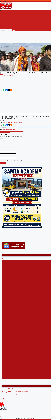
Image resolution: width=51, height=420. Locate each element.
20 (3, 414)
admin (7, 75)
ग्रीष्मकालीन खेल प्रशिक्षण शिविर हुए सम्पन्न (5, 132)
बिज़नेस (1, 11)
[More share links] (11, 90)
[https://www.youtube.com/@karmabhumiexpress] (1, 407)
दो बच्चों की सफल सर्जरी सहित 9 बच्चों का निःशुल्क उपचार (9, 388)
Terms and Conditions (3, 402)
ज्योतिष (0, 24)
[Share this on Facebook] (7, 90)
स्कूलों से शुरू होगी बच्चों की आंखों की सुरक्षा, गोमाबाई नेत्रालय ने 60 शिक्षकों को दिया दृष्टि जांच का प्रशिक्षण (15, 391)
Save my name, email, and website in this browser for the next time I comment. (13, 160)
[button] (2, 234)
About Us (1, 399)
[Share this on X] (9, 90)
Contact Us (2, 398)
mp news (12, 129)
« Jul (0, 417)
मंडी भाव (1, 26)
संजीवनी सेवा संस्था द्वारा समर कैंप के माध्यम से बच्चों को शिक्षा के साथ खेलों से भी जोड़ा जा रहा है (11, 131)
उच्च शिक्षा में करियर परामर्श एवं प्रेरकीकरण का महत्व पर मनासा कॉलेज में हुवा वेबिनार (13, 122)
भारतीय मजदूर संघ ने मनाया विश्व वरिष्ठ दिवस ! (7, 392)
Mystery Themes (32, 418)
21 (4, 414)
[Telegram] (5, 90)
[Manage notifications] (1, 418)
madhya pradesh (8, 129)
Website (1, 156)
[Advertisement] (18, 37)
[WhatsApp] (3, 90)
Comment (2, 138)
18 (1, 414)
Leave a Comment (10, 75)
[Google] (4, 407)
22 (5, 414)
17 (0, 414)
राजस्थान (1, 22)
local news (4, 129)
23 (6, 414)
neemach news (16, 129)
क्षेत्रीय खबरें (1, 74)
